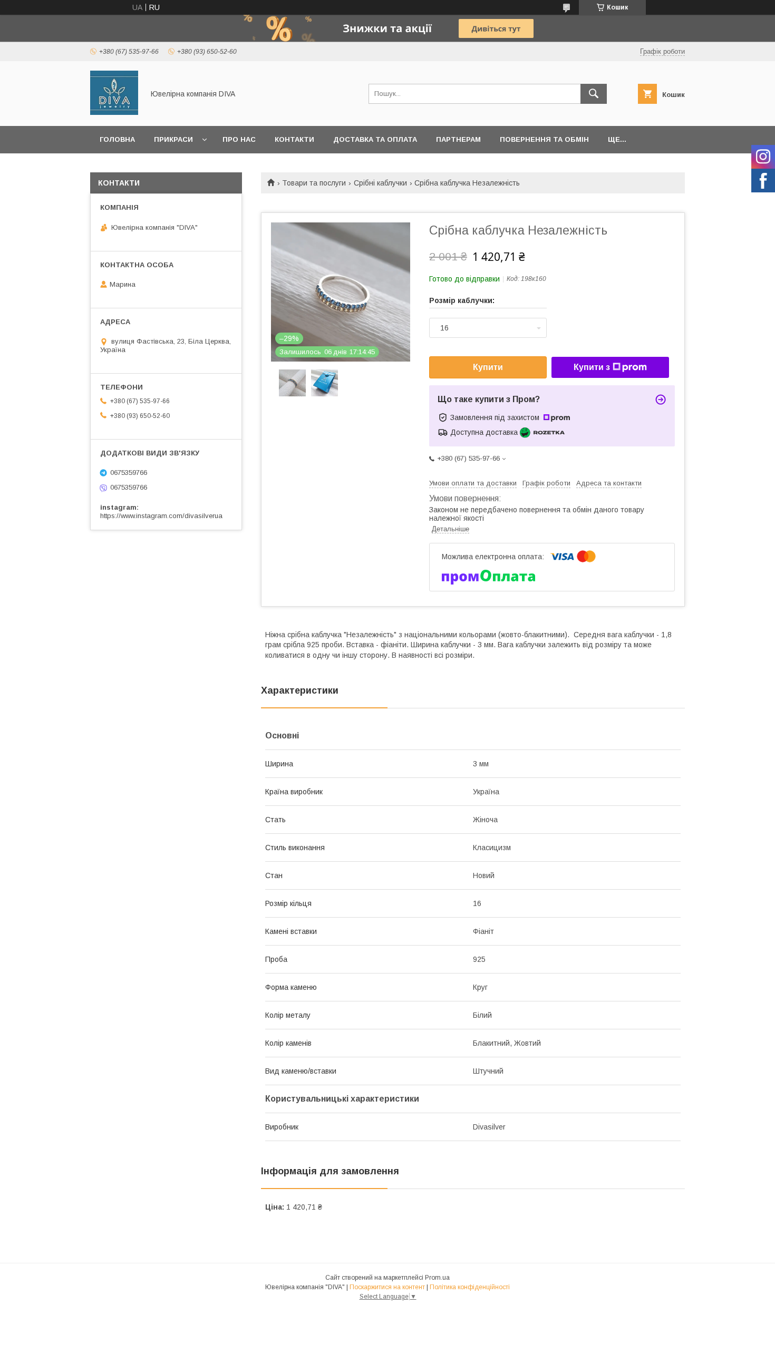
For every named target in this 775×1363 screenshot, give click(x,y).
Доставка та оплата (375, 139)
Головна (117, 139)
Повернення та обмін (544, 139)
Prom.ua (437, 1277)
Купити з (592, 367)
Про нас (239, 139)
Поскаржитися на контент (387, 1287)
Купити (488, 367)
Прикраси (173, 139)
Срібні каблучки (380, 183)
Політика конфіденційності (470, 1287)
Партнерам (458, 139)
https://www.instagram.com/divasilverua (161, 516)
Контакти (294, 139)
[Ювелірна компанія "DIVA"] (114, 112)
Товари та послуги (314, 183)
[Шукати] (593, 94)
